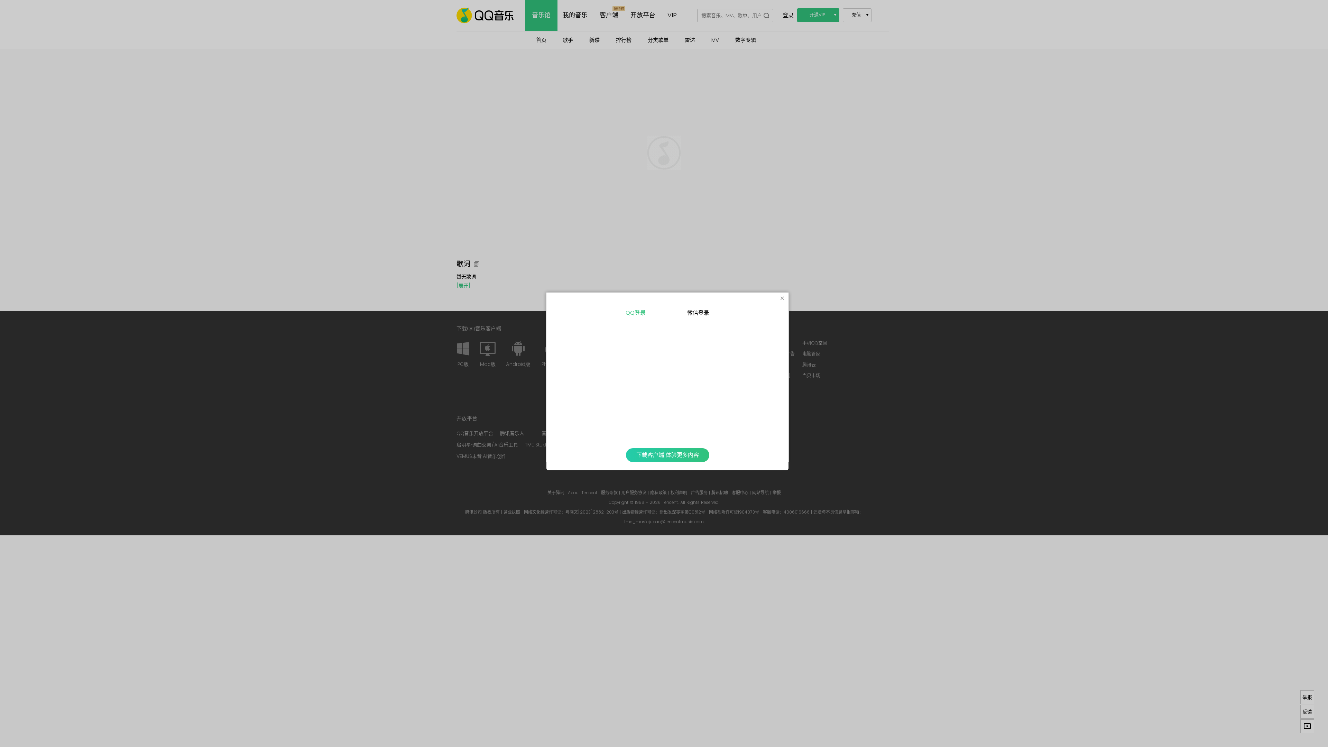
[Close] (782, 299)
